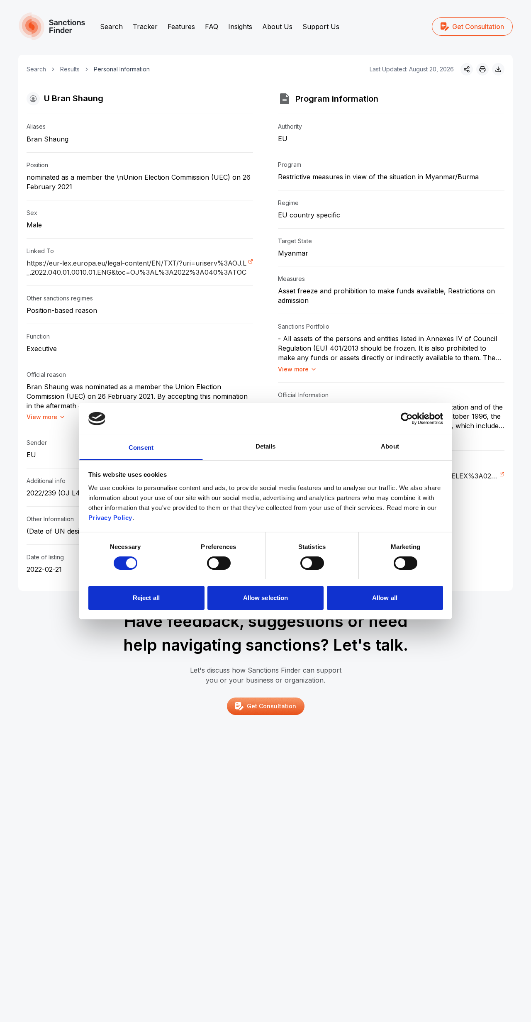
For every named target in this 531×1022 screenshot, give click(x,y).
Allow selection (265, 597)
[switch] (219, 563)
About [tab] (390, 445)
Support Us (320, 26)
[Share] (466, 69)
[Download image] (498, 69)
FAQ (211, 26)
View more (42, 416)
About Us (277, 26)
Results (70, 69)
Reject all (146, 597)
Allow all (384, 597)
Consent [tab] (141, 447)
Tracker (145, 26)
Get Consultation (478, 26)
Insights (240, 26)
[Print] (482, 69)
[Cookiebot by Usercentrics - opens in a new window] (406, 418)
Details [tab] (266, 445)
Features (181, 26)
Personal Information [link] (122, 69)
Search (111, 26)
